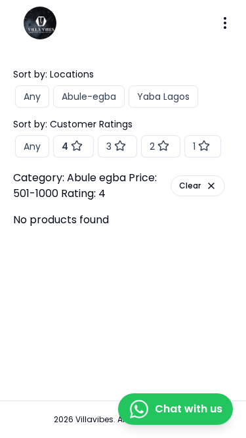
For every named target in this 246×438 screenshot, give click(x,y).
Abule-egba (89, 96)
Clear (190, 185)
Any (32, 96)
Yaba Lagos (163, 96)
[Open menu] (225, 23)
